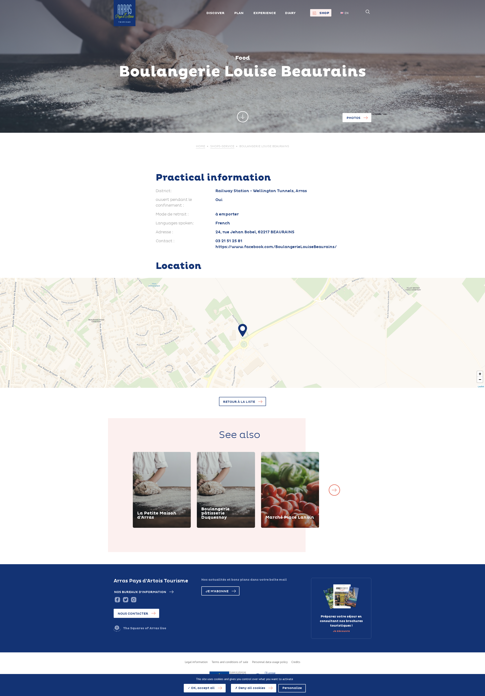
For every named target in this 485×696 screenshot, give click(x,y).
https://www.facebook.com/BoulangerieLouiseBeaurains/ (276, 247)
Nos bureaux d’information (140, 592)
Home (200, 146)
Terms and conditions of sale (229, 662)
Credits (295, 662)
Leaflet (481, 386)
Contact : (165, 241)
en (346, 13)
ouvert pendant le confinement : (174, 202)
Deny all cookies (251, 688)
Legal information (196, 662)
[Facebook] (117, 599)
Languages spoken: (175, 223)
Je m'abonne (217, 591)
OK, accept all (202, 688)
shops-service (222, 146)
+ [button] (480, 374)
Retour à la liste (239, 402)
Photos (353, 118)
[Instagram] (134, 599)
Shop (324, 13)
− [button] (480, 379)
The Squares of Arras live (144, 628)
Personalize (292, 688)
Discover (149, 527)
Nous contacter (133, 614)
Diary (290, 13)
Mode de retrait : (172, 214)
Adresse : (164, 232)
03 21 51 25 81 (228, 241)
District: (164, 191)
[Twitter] (125, 599)
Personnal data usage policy (270, 662)
